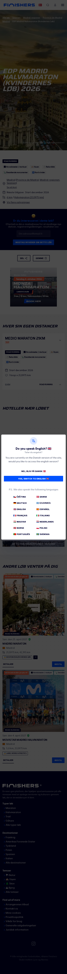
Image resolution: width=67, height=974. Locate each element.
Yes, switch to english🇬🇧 (33, 478)
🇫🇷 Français (20, 515)
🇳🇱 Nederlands (45, 521)
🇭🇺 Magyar (19, 521)
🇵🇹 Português (21, 534)
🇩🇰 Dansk (41, 496)
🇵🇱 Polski (41, 528)
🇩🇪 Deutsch (20, 503)
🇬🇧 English (19, 509)
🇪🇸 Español (43, 509)
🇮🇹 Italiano (43, 515)
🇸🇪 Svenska (43, 534)
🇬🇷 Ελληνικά (43, 503)
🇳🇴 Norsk (18, 528)
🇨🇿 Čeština (19, 496)
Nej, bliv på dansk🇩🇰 (33, 471)
